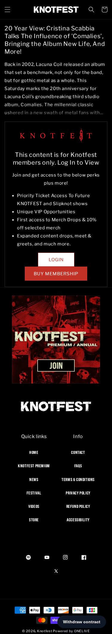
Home (33, 452)
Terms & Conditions (78, 479)
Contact (78, 452)
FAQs (78, 465)
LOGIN (56, 259)
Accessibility (78, 519)
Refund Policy (78, 506)
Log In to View (78, 162)
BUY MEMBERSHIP (56, 273)
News (33, 479)
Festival (34, 493)
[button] (7, 9)
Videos (33, 506)
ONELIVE (82, 631)
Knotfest (44, 631)
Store (34, 519)
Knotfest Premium (34, 465)
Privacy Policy (78, 493)
